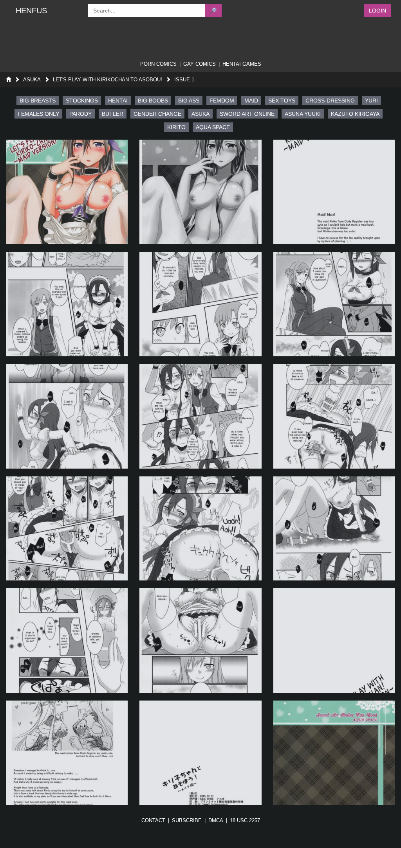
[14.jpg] (200, 640)
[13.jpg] (67, 640)
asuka (200, 114)
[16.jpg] (67, 753)
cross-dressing (330, 100)
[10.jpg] (67, 528)
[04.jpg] (67, 304)
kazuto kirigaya (355, 114)
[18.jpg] (334, 753)
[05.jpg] (200, 304)
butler (112, 114)
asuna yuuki (303, 114)
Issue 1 (184, 80)
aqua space (213, 127)
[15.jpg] (334, 640)
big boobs (153, 100)
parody (80, 114)
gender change (157, 114)
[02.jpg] (200, 192)
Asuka (32, 80)
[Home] (8, 79)
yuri (371, 100)
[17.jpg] (200, 753)
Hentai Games (241, 64)
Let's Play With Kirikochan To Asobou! (107, 80)
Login (377, 10)
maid (251, 100)
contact (153, 820)
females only (38, 114)
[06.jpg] (334, 304)
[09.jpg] (334, 416)
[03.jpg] (334, 192)
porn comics (158, 64)
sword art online (247, 114)
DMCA (215, 820)
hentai (118, 100)
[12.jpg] (334, 528)
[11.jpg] (200, 528)
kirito (176, 127)
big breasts (38, 100)
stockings (82, 100)
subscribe (187, 820)
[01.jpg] (67, 192)
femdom (222, 100)
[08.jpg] (200, 416)
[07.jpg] (67, 416)
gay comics (199, 64)
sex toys (281, 100)
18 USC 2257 (245, 820)
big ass (188, 100)
